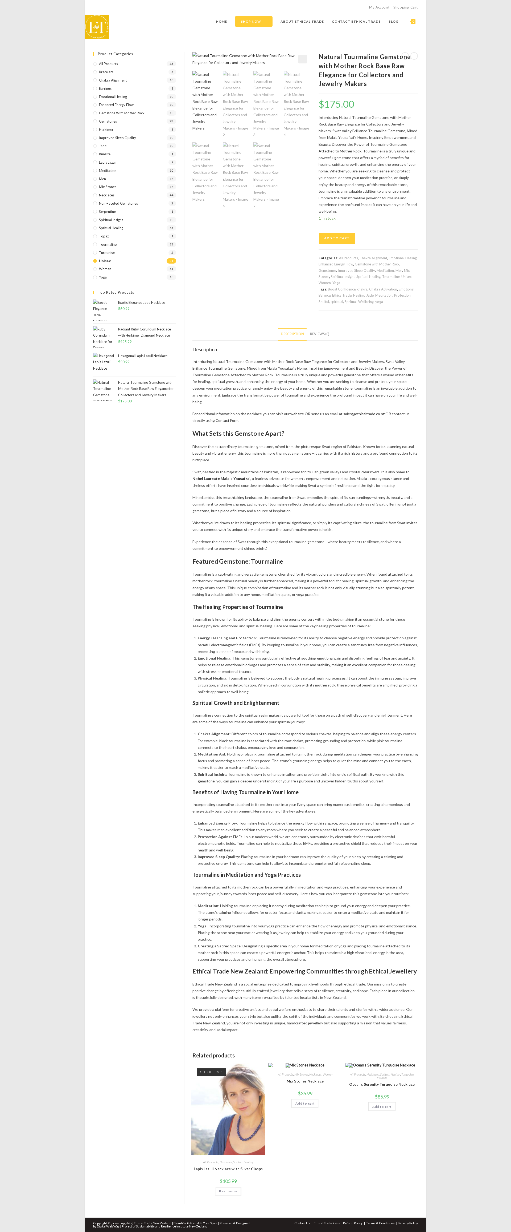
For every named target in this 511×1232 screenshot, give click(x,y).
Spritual (351, 302)
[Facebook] (101, 7)
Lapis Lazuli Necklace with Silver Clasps (228, 1168)
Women (325, 283)
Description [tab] (292, 334)
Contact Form (227, 420)
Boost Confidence (342, 289)
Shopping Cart (405, 7)
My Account (379, 7)
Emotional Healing (403, 258)
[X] (95, 7)
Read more (228, 1191)
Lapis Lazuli (107, 162)
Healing (359, 295)
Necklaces (226, 1162)
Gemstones (327, 270)
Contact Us (302, 1223)
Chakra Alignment (373, 258)
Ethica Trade (342, 295)
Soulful (324, 302)
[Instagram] (107, 7)
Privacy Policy (408, 1223)
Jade (370, 295)
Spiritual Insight (343, 276)
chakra (362, 289)
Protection (402, 295)
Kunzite (104, 154)
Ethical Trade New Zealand (153, 1223)
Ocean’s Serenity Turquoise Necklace (382, 1084)
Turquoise (407, 1074)
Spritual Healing (368, 276)
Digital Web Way (108, 1226)
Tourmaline (391, 276)
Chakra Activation (383, 289)
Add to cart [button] (305, 1103)
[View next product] (414, 56)
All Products (348, 258)
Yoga (336, 283)
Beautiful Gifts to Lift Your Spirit (196, 1223)
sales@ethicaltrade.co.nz (364, 413)
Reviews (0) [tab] (319, 334)
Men (398, 270)
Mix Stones (301, 1074)
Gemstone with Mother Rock (377, 264)
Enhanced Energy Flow (336, 264)
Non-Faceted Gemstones (118, 203)
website (297, 413)
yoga (379, 302)
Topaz (104, 236)
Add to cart (337, 238)
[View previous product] (405, 56)
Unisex (406, 276)
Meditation (385, 270)
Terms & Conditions (380, 1223)
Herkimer (106, 129)
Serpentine (107, 211)
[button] (302, 59)
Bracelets (106, 72)
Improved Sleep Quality (356, 270)
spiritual (337, 302)
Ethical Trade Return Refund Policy (338, 1223)
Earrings (105, 88)
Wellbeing (366, 302)
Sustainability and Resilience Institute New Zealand (172, 1226)
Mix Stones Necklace (305, 1081)
